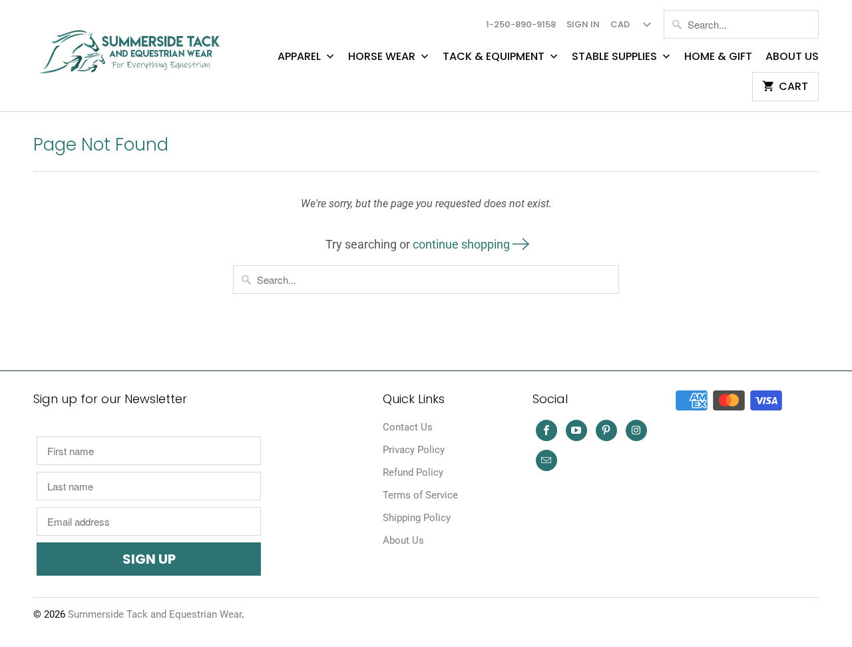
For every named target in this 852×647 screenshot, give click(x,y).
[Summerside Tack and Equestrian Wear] (133, 46)
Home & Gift (718, 56)
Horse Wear (383, 56)
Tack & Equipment (495, 56)
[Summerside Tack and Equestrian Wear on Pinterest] (606, 430)
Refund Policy (413, 472)
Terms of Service (420, 495)
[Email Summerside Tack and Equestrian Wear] (546, 460)
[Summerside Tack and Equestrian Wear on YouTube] (576, 430)
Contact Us (408, 427)
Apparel (300, 56)
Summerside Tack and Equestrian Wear (155, 614)
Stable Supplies (616, 56)
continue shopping (463, 244)
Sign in (583, 24)
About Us (792, 56)
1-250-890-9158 (521, 24)
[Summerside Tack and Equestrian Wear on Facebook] (546, 430)
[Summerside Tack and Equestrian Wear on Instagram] (636, 430)
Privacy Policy (414, 450)
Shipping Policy (417, 518)
